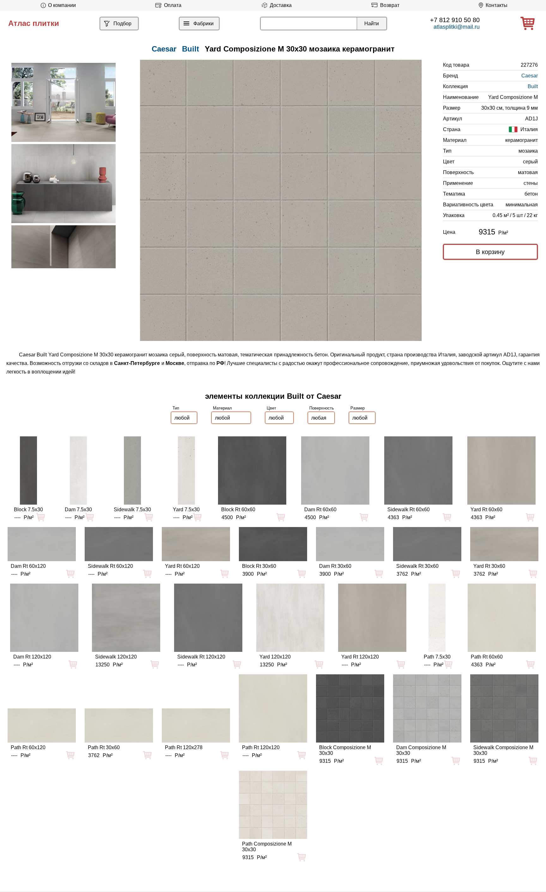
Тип (176, 408)
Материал (222, 408)
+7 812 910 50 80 (455, 19)
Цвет (271, 408)
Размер (357, 408)
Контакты (496, 5)
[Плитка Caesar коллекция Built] (63, 102)
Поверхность (321, 408)
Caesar (529, 75)
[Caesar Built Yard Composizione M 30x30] (281, 200)
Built (190, 49)
